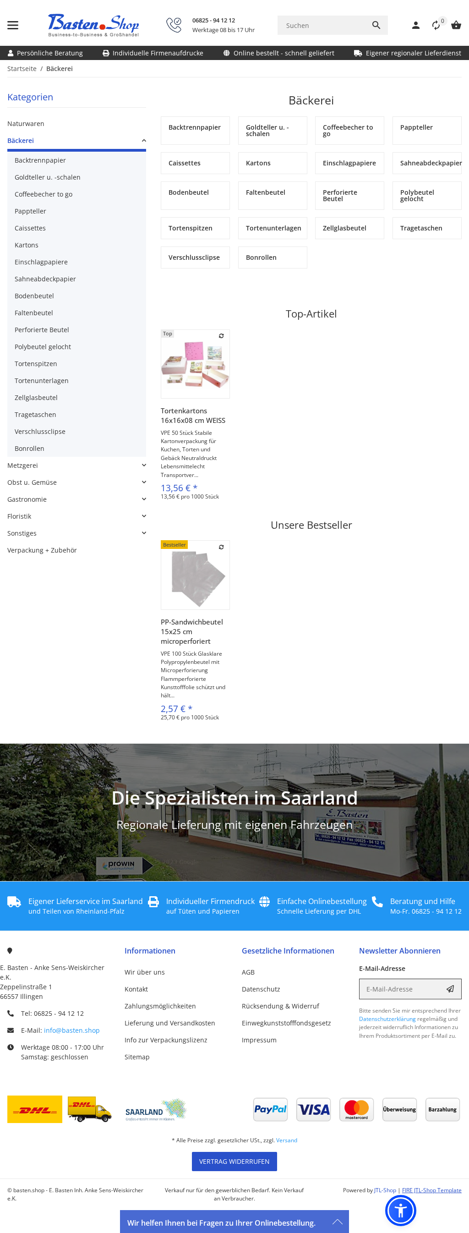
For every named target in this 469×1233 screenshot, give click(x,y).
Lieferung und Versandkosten (170, 1023)
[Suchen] (376, 25)
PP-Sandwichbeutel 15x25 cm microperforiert (192, 631)
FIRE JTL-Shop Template (432, 1190)
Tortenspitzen (36, 363)
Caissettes (30, 228)
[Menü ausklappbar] (12, 25)
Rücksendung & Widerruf (280, 1006)
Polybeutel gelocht (43, 346)
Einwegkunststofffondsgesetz (286, 1023)
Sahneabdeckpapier (45, 278)
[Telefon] (173, 25)
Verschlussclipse (40, 431)
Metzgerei (22, 465)
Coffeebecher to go (43, 194)
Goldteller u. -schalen (48, 177)
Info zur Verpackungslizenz (166, 1040)
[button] (431, 25)
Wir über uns (145, 972)
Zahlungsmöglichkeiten (160, 1006)
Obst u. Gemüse (32, 482)
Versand (286, 1140)
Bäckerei (20, 140)
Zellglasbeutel (36, 397)
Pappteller (30, 211)
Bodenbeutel (34, 295)
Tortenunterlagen (42, 380)
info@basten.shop (72, 1030)
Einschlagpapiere (41, 262)
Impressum (259, 1040)
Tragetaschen (35, 414)
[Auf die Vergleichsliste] (221, 335)
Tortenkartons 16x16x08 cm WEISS (193, 415)
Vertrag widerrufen (234, 1161)
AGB (248, 972)
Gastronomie (27, 499)
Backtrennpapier (40, 160)
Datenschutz (261, 989)
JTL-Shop (386, 1190)
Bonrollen (29, 448)
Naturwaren (25, 123)
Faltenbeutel (34, 312)
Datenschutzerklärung (387, 1019)
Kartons (26, 245)
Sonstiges (22, 533)
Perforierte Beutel (42, 329)
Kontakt (136, 989)
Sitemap (137, 1056)
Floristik (19, 516)
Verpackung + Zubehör (42, 550)
